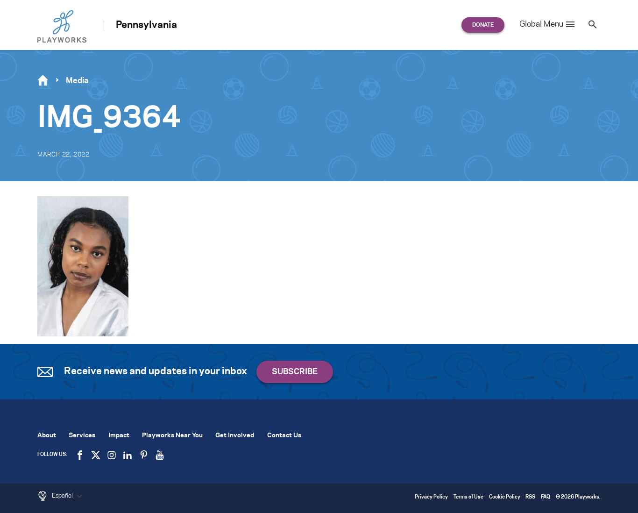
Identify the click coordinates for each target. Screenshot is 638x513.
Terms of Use (468, 497)
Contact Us (284, 436)
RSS (530, 497)
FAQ (545, 497)
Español (63, 496)
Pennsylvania (146, 25)
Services (82, 436)
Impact (118, 436)
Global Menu (541, 24)
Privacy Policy (431, 497)
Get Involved (234, 436)
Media (77, 81)
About (46, 436)
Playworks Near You (172, 436)
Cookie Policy (504, 497)
